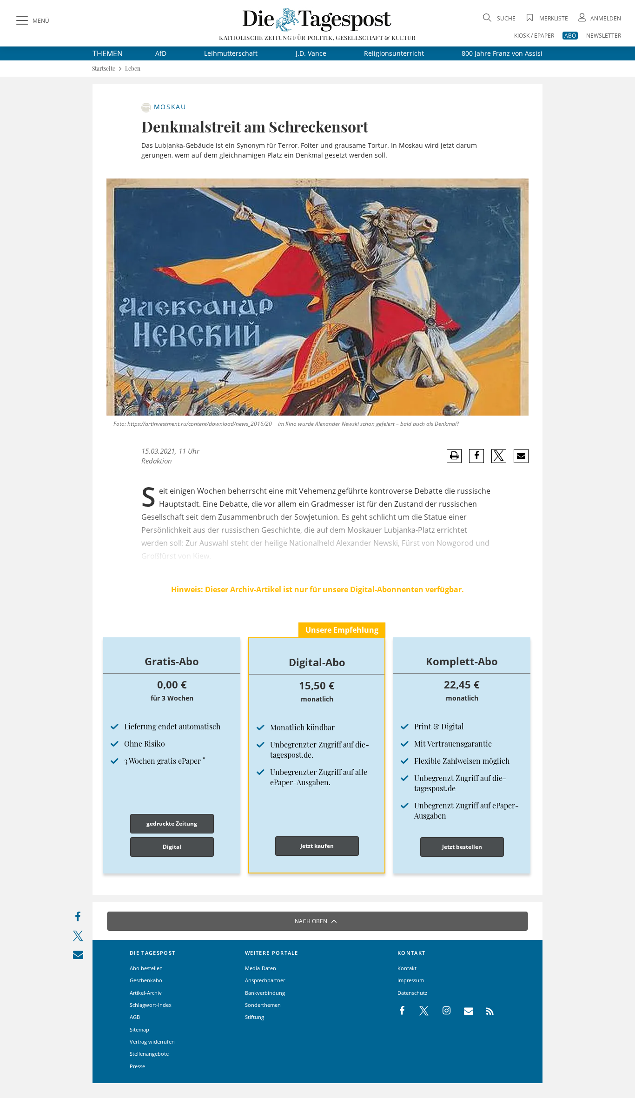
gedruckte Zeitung (171, 823)
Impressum (410, 980)
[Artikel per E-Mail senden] (521, 456)
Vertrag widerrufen (152, 1041)
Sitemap (139, 1029)
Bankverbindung (265, 992)
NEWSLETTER (603, 36)
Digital (172, 847)
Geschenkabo (146, 980)
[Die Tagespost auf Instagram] (441, 1011)
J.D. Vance (311, 53)
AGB (135, 1016)
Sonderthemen (263, 1004)
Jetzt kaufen (317, 846)
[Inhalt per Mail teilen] (78, 956)
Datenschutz (412, 992)
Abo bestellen (146, 968)
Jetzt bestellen (462, 847)
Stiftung (254, 1016)
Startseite (103, 68)
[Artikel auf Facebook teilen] (476, 456)
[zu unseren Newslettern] (464, 1011)
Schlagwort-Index (151, 1004)
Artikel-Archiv (146, 992)
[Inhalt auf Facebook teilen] (78, 918)
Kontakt (407, 968)
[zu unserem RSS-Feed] (485, 1011)
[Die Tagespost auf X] (419, 1011)
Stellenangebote (149, 1053)
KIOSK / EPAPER (534, 36)
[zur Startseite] (317, 19)
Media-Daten (260, 968)
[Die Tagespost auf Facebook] (402, 1011)
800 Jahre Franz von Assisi (502, 53)
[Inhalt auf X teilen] (78, 937)
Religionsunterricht (394, 53)
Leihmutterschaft (231, 53)
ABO (570, 36)
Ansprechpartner (265, 980)
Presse (137, 1066)
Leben (132, 68)
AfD (160, 53)
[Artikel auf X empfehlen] (499, 456)
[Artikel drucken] (454, 455)
